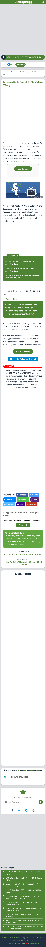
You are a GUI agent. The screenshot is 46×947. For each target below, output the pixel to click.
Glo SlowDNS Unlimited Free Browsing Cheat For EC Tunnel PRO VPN (25, 928)
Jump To (23, 168)
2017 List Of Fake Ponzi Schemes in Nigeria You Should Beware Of (23, 909)
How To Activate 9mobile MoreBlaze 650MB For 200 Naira (23, 915)
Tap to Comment (23, 351)
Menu (21, 64)
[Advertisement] (23, 29)
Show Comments (19, 777)
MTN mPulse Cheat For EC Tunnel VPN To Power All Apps (24, 879)
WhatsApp (24, 499)
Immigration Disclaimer (9, 938)
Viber (35, 499)
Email (21, 504)
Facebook (7, 143)
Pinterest (32, 504)
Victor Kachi (34, 943)
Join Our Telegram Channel (24, 359)
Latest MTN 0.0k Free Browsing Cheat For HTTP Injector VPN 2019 (23, 903)
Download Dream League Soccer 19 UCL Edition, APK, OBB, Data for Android (24, 897)
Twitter (34, 495)
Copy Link (23, 525)
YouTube (27, 218)
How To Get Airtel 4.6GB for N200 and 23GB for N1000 (23, 891)
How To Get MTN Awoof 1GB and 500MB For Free (24, 563)
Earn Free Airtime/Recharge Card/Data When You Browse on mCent (24, 921)
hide (26, 169)
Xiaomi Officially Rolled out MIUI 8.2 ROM (22, 554)
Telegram (10, 504)
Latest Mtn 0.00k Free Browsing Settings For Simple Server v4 (22, 885)
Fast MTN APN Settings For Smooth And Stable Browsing (23, 873)
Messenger (10, 499)
